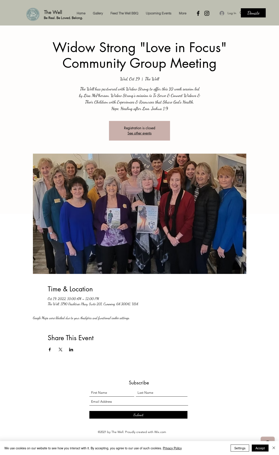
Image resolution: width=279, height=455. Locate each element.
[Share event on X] (60, 349)
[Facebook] (198, 13)
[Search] (241, 12)
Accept (260, 448)
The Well (54, 12)
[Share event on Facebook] (50, 349)
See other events (139, 133)
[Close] (273, 448)
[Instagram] (207, 13)
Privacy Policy (172, 448)
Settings (239, 448)
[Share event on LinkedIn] (71, 349)
